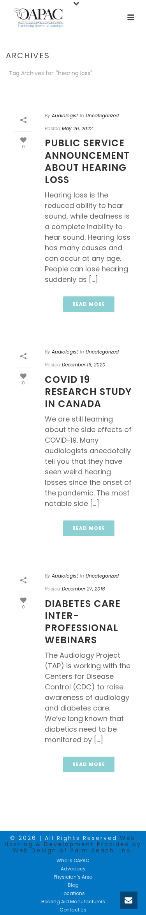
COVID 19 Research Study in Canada (88, 391)
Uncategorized (102, 115)
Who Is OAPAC (73, 861)
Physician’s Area (73, 877)
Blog (73, 885)
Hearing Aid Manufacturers (73, 902)
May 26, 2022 (77, 128)
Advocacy (73, 869)
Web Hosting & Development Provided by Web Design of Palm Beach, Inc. (73, 844)
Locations (73, 893)
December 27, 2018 (83, 588)
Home (71, 94)
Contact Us (73, 910)
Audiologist (65, 115)
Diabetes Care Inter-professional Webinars (83, 622)
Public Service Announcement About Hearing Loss (87, 161)
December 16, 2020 (84, 364)
